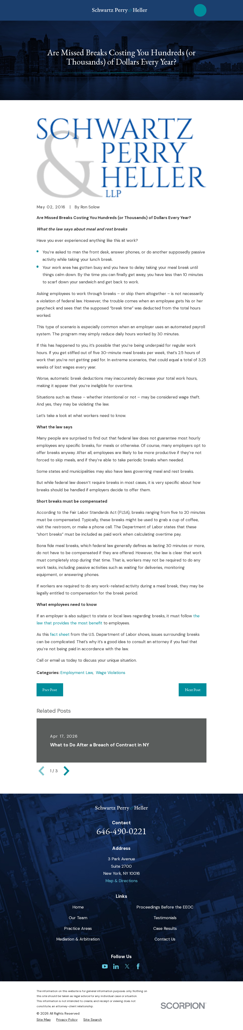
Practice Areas (78, 928)
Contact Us (164, 939)
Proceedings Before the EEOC (164, 907)
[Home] (119, 10)
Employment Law (76, 672)
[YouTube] (105, 966)
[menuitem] (44, 1020)
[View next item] (66, 771)
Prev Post (49, 689)
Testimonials (165, 917)
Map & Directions (121, 880)
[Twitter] (127, 966)
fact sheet (60, 634)
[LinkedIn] (116, 966)
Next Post (193, 689)
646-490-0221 (121, 831)
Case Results (165, 928)
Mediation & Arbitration (78, 939)
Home (78, 907)
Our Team (78, 917)
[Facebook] (138, 966)
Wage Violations (110, 672)
